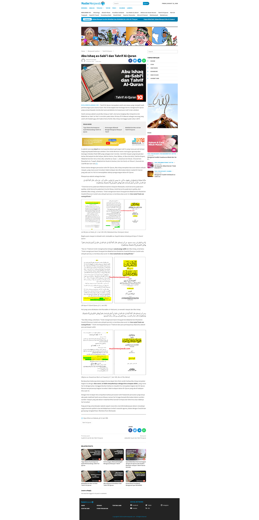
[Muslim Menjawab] (94, 3)
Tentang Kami (116, 505)
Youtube (135, 508)
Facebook (135, 505)
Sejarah (169, 171)
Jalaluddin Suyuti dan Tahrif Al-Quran (135, 437)
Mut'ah (174, 154)
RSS (149, 508)
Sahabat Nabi (154, 78)
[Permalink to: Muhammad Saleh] (83, 60)
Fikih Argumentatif (165, 154)
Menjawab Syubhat (163, 162)
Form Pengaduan (102, 508)
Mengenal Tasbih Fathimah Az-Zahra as (165, 175)
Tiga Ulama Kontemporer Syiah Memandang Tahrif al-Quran (92, 130)
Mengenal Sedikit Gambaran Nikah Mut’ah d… (161, 158)
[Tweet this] (135, 61)
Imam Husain (154, 75)
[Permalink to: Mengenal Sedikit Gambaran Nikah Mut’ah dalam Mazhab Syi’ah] (162, 143)
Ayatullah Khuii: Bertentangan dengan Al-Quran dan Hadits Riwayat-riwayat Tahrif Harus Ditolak (136, 464)
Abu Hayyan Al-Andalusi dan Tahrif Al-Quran (112, 484)
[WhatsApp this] (144, 61)
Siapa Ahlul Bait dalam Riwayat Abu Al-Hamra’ (134, 19)
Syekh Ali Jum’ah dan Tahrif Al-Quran (92, 437)
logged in (92, 493)
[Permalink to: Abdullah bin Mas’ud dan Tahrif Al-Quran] (91, 476)
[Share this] (130, 61)
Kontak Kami (85, 508)
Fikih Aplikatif (155, 154)
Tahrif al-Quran (86, 422)
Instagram (166, 505)
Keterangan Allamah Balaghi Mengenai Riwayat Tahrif (113, 130)
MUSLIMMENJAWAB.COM (90, 105)
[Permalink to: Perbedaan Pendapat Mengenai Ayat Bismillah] (136, 476)
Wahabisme (154, 71)
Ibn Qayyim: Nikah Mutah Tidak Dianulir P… (165, 167)
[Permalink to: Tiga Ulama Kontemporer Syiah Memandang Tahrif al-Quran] (91, 454)
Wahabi (152, 61)
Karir (83, 505)
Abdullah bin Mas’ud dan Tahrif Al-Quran (89, 484)
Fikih (149, 133)
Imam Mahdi (154, 68)
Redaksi (99, 505)
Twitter (149, 505)
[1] (97, 164)
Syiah (152, 64)
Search (146, 3)
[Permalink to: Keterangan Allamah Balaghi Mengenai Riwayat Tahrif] (113, 454)
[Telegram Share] (139, 61)
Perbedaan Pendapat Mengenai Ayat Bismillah (134, 484)
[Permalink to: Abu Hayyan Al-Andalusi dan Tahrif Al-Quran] (113, 476)
